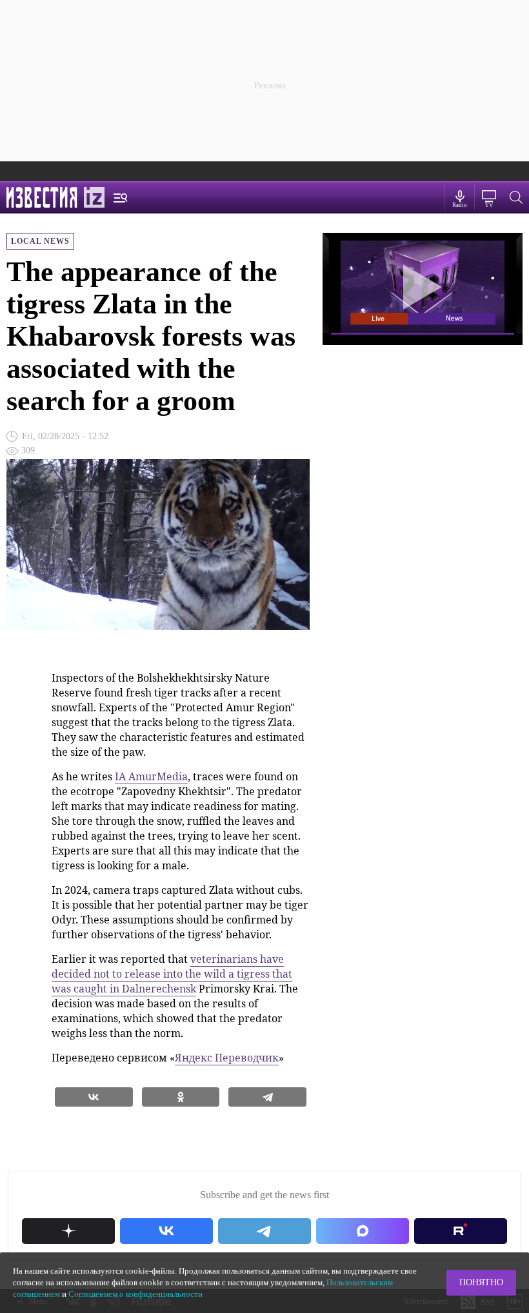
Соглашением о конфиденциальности (135, 1294)
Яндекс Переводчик (227, 1058)
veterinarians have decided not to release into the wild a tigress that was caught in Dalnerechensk (172, 974)
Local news (40, 241)
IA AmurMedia (151, 776)
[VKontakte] (94, 1097)
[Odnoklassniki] (181, 1097)
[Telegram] (267, 1097)
